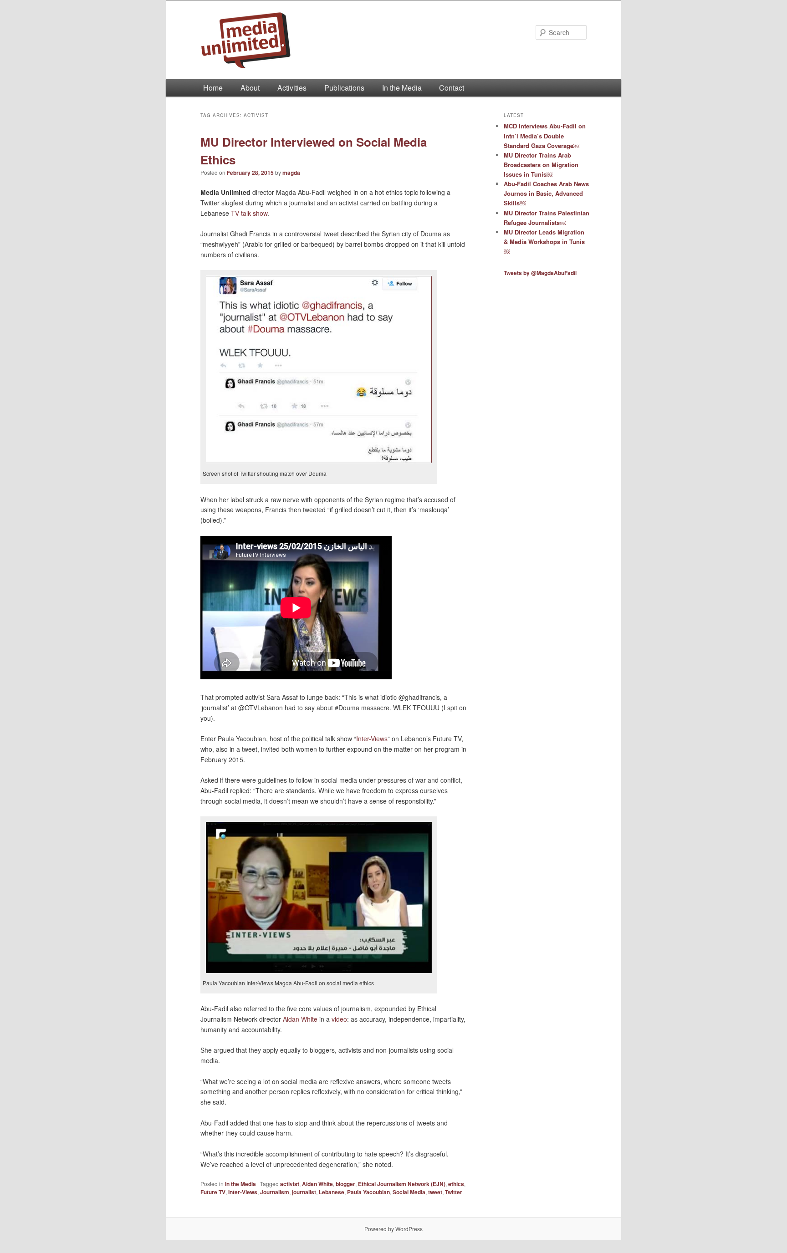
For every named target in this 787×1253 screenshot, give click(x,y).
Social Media (409, 1192)
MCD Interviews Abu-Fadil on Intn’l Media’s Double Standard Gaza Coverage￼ (545, 135)
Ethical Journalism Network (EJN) (401, 1184)
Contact (451, 87)
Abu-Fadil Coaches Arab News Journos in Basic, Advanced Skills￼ (546, 193)
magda (291, 172)
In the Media (402, 87)
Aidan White (300, 1019)
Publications (344, 87)
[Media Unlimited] (332, 40)
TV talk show (249, 213)
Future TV (212, 1192)
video (339, 1019)
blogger (345, 1184)
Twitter (453, 1192)
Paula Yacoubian (368, 1192)
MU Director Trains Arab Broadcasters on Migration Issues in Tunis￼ (541, 164)
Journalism (274, 1192)
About (250, 87)
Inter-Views (372, 738)
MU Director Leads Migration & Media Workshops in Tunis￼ (544, 241)
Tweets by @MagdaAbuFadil (540, 273)
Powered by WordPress (393, 1229)
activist (289, 1184)
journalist (304, 1192)
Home (213, 87)
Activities (292, 87)
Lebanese (331, 1192)
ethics (456, 1184)
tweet (435, 1192)
